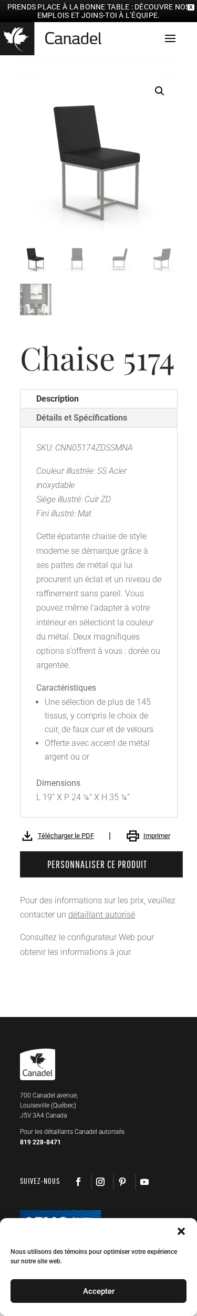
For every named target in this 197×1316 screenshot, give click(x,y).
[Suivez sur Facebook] (78, 1181)
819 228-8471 (40, 1142)
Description (57, 399)
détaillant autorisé (101, 915)
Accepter (99, 1291)
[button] (159, 91)
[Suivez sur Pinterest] (122, 1181)
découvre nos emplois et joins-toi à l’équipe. (113, 11)
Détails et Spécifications (81, 418)
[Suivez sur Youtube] (144, 1181)
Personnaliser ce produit (97, 864)
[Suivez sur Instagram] (100, 1181)
